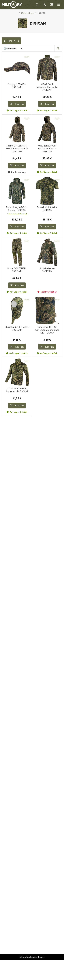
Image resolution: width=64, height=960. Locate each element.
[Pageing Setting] (58, 48)
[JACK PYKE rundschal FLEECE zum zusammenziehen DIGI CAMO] (47, 310)
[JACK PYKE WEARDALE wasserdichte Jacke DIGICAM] (47, 68)
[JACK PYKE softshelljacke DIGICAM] (47, 252)
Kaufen (49, 103)
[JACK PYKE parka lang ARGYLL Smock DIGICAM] (17, 191)
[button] (44, 4)
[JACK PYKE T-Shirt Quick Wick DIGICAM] (47, 191)
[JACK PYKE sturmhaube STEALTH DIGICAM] (17, 310)
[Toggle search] (37, 4)
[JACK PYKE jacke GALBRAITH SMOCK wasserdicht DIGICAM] (17, 129)
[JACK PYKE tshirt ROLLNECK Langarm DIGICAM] (17, 372)
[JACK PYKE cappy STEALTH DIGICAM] (17, 68)
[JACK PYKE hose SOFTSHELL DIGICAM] (17, 252)
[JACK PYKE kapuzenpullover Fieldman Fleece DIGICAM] (47, 129)
